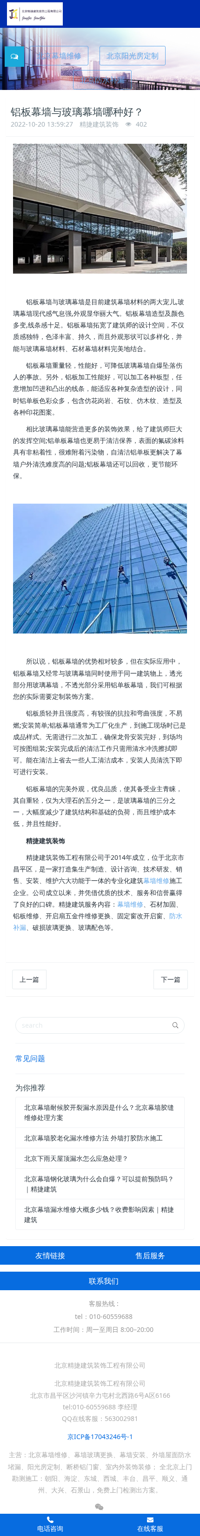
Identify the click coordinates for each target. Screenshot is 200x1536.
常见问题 (30, 1058)
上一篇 (29, 979)
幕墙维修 (156, 880)
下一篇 (170, 979)
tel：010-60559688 (104, 1316)
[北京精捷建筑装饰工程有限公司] (35, 14)
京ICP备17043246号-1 (100, 1436)
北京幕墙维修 (59, 56)
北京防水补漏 (102, 80)
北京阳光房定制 (133, 56)
